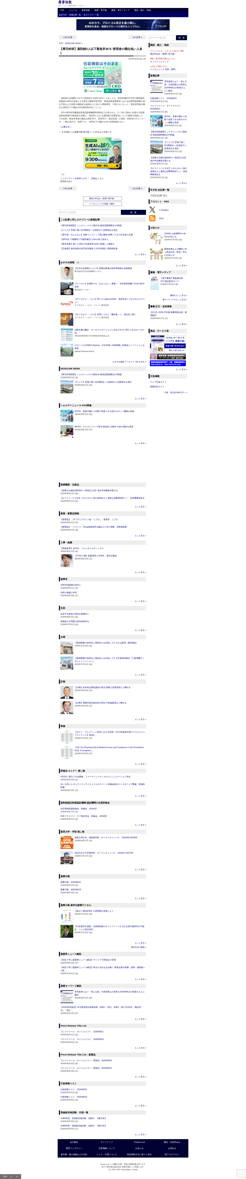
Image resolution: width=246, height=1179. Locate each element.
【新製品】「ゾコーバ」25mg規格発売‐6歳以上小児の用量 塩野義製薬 (93, 527)
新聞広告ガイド (157, 387)
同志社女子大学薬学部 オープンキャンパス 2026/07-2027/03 (104, 853)
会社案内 (74, 1142)
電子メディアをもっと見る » (174, 299)
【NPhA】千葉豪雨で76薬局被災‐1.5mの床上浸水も (84, 239)
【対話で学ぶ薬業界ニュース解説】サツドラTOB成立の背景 (88, 960)
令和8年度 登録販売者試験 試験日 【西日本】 (83, 1126)
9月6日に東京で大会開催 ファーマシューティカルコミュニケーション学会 (95, 777)
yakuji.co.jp (104, 1164)
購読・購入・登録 (142, 10)
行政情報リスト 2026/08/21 (73, 1089)
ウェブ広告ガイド (158, 382)
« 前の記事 (67, 37)
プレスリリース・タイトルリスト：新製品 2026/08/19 (86, 1068)
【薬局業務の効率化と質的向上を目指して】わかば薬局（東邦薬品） (106, 643)
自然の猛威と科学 (68, 592)
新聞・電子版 (100, 10)
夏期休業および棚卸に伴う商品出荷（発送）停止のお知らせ (175, 252)
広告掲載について (107, 1148)
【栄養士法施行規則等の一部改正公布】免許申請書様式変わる (89, 490)
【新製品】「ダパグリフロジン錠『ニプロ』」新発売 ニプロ (89, 519)
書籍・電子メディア (120, 10)
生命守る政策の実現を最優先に (74, 614)
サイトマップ (107, 1142)
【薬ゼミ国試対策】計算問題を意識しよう (94, 911)
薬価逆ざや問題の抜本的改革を (74, 621)
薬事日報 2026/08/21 (70, 882)
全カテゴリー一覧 (91, 15)
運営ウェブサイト (74, 1148)
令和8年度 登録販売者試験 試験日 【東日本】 (83, 1118)
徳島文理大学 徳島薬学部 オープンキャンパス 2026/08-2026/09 (106, 837)
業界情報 (86, 10)
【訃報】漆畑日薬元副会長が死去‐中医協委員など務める (100, 703)
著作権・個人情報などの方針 (74, 1154)
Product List (139, 1142)
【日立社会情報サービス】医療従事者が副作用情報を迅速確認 (103, 268)
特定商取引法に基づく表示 (139, 1154)
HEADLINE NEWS (73, 43)
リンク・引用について (106, 1154)
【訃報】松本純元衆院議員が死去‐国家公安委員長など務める (103, 687)
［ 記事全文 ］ (65, 127)
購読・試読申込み (172, 1142)
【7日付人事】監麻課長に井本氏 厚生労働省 (96, 556)
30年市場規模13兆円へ (70, 585)
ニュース (73, 10)
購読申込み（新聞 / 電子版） (163, 54)
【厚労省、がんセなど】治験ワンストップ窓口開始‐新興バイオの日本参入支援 (96, 235)
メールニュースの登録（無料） (102, 204)
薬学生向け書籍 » (138, 947)
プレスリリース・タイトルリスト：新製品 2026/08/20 (86, 1060)
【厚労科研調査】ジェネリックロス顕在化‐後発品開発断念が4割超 (91, 225)
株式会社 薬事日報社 (122, 1167)
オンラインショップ (159, 62)
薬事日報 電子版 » (82, 132)
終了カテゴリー (172, 1154)
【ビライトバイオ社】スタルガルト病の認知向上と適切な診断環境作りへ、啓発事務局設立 (102, 498)
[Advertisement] (102, 464)
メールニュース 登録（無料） (163, 69)
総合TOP (63, 15)
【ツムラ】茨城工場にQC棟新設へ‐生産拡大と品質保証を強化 (88, 230)
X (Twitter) (163, 210)
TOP (62, 10)
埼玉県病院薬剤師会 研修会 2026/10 (78, 809)
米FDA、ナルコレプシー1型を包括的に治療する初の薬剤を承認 (104, 427)
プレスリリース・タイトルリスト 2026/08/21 (82, 1032)
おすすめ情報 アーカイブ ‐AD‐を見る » (129, 362)
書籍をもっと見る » (178, 295)
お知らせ (139, 1148)
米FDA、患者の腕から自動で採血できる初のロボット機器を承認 (104, 411)
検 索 (133, 212)
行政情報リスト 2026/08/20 (73, 1097)
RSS (161, 218)
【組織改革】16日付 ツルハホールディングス (82, 548)
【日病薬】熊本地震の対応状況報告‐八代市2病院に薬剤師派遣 (89, 248)
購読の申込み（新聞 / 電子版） (102, 198)
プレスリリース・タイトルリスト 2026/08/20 (82, 1039)
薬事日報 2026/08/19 (70, 889)
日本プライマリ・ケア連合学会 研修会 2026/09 (83, 816)
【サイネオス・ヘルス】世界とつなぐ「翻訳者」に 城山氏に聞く (105, 314)
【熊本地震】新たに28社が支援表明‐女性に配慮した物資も (87, 244)
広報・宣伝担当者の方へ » (175, 392)
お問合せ (172, 1148)
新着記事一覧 (75, 15)
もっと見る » (140, 254)
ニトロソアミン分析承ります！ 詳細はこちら (82, 178)
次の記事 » (137, 37)
